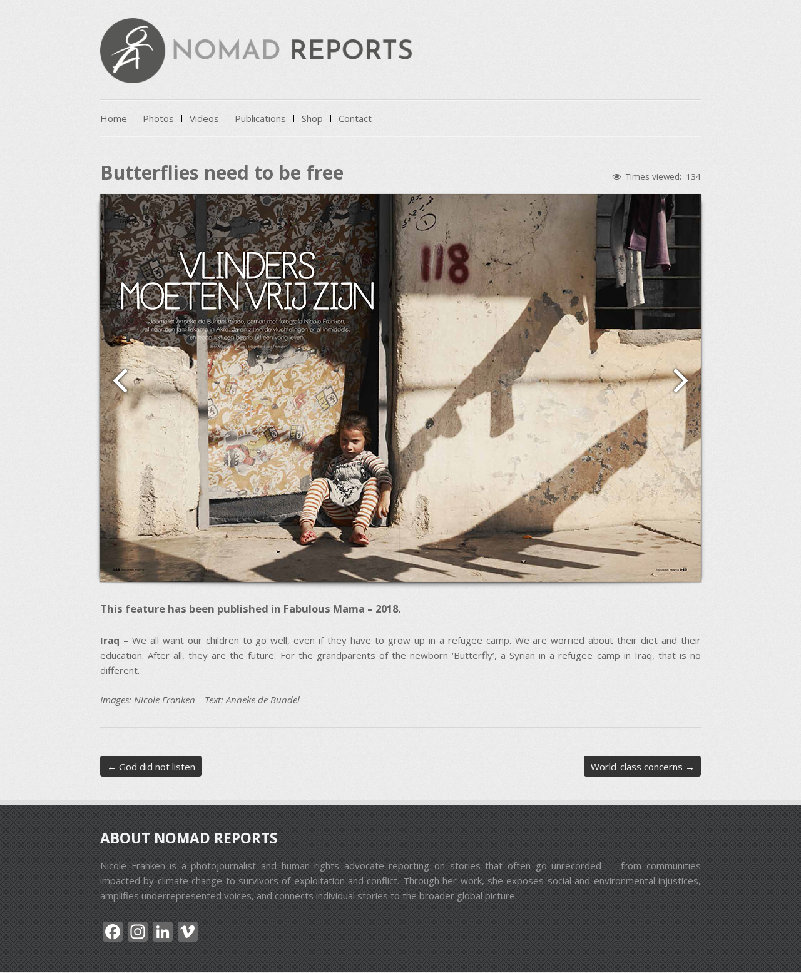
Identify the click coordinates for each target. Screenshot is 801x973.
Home (113, 118)
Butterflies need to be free (222, 172)
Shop (312, 118)
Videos (204, 118)
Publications (260, 118)
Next (686, 380)
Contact (355, 118)
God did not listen (151, 766)
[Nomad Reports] (256, 71)
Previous (114, 380)
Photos (158, 118)
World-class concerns (643, 766)
